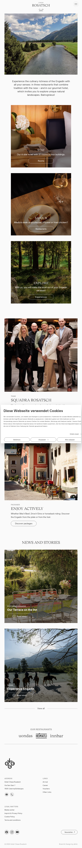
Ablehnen (16, 440)
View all (41, 709)
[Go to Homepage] (41, 6)
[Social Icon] (7, 832)
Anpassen (42, 440)
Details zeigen (74, 434)
